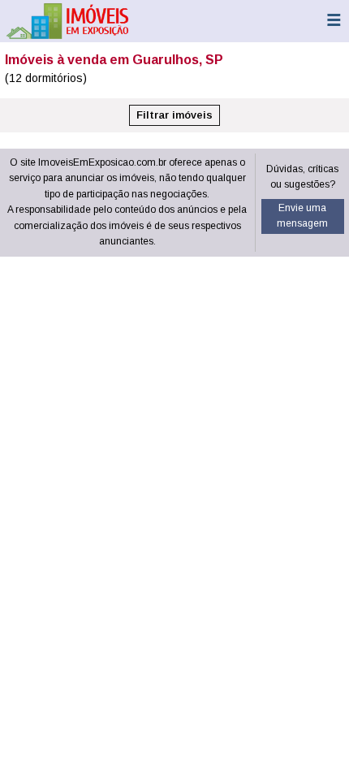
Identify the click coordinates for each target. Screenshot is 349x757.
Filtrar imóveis (174, 115)
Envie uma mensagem (302, 216)
